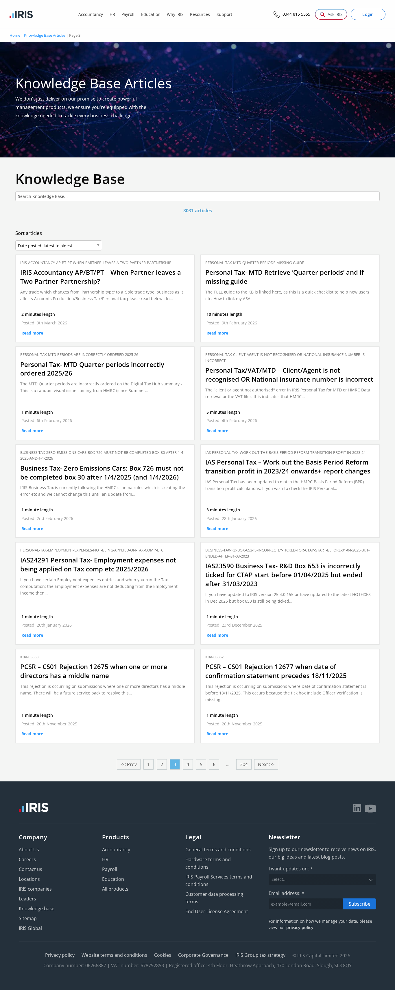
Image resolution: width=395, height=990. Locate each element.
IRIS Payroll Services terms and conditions (218, 880)
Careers (27, 859)
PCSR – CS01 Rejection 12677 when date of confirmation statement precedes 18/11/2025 (276, 671)
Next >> (266, 764)
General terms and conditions (218, 849)
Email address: (286, 893)
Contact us (30, 869)
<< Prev (129, 764)
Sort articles (28, 233)
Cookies (162, 955)
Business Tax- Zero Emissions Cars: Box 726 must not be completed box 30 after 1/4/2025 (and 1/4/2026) (102, 472)
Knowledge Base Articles (44, 35)
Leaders (27, 899)
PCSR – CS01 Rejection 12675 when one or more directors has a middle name (93, 671)
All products (115, 889)
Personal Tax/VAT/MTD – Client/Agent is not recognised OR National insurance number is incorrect (289, 374)
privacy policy (299, 927)
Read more (32, 333)
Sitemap (28, 918)
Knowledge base (36, 908)
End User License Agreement (216, 911)
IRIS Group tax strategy (260, 955)
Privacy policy (60, 955)
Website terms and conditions (114, 955)
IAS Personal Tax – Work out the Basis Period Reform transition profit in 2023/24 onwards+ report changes (287, 466)
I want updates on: (291, 868)
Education (113, 879)
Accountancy (116, 849)
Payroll (109, 869)
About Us (29, 849)
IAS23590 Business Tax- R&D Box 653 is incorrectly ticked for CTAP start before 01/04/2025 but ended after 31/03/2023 (284, 574)
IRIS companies (35, 889)
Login (368, 14)
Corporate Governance (203, 955)
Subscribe (359, 904)
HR (105, 859)
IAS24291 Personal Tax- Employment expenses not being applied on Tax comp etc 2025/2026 (98, 564)
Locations (29, 879)
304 (244, 764)
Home (15, 35)
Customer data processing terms (214, 898)
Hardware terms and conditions (208, 863)
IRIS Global (30, 928)
